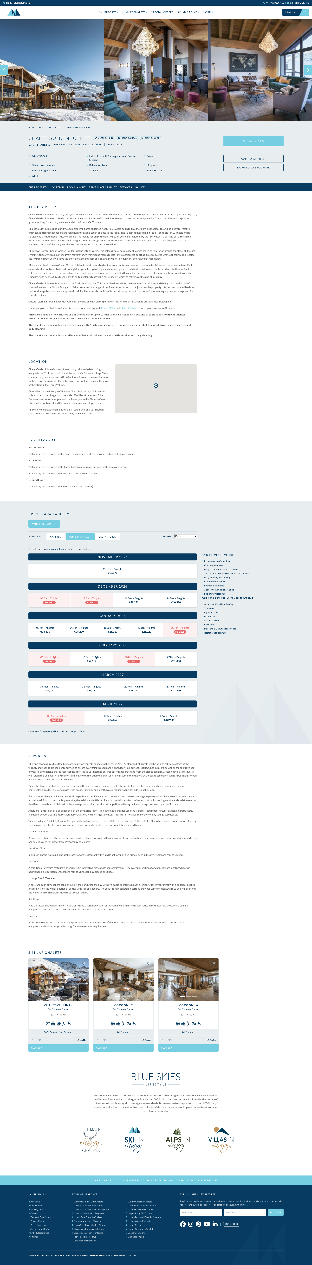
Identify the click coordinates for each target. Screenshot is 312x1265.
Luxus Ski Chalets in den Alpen (89, 1225)
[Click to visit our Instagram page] (190, 1224)
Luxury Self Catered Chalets (141, 1205)
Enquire (36, 1048)
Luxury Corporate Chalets (140, 1228)
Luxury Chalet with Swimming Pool (91, 1209)
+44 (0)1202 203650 (182, 1180)
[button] (156, 386)
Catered (74, 144)
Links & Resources (39, 1232)
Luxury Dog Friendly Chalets (87, 1217)
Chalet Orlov (108, 307)
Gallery (140, 187)
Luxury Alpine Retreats (139, 1221)
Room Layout (76, 187)
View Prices (253, 141)
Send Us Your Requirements (18, 2)
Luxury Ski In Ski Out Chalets (88, 1201)
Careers (34, 1213)
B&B (46, 1032)
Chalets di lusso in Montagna (88, 1232)
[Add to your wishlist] (84, 963)
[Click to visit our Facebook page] (183, 1224)
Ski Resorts (108, 12)
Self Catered (114, 144)
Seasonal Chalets (136, 1232)
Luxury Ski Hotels (136, 1225)
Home (31, 127)
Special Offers (162, 12)
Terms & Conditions (40, 1217)
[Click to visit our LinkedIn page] (215, 1224)
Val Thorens (56, 127)
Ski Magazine (187, 12)
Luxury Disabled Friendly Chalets (144, 1217)
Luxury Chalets (134, 12)
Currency (168, 536)
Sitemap (34, 1236)
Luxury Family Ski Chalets (140, 1209)
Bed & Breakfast (93, 144)
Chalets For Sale (135, 1236)
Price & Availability (103, 187)
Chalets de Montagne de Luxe (88, 1228)
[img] (52, 70)
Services (126, 187)
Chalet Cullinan (128, 307)
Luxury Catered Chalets (139, 1201)
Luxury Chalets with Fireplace (88, 1213)
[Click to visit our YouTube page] (207, 1224)
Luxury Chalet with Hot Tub (87, 1205)
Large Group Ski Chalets (139, 1213)
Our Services (37, 1205)
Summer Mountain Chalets (87, 1221)
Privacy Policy (37, 1221)
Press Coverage (38, 1225)
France (42, 127)
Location (57, 187)
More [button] (207, 12)
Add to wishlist (253, 158)
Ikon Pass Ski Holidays (84, 1236)
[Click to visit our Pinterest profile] (198, 1224)
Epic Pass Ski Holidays (84, 1240)
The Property (38, 187)
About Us (35, 1201)
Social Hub (231, 1224)
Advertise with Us (39, 1228)
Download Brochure (253, 167)
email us (210, 1180)
